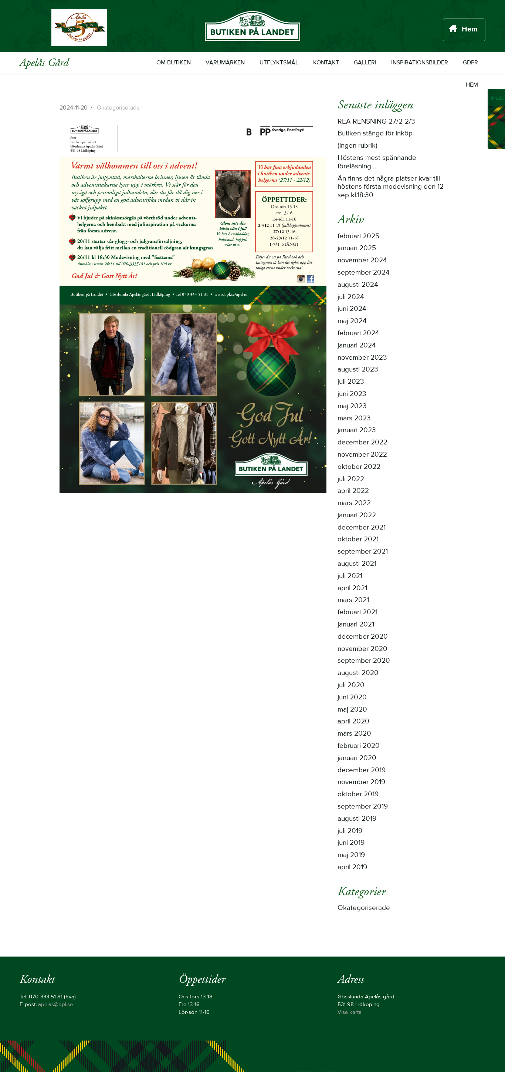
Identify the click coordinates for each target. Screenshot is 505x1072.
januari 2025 (357, 248)
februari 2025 (358, 236)
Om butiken (173, 63)
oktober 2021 (358, 539)
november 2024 (362, 260)
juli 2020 (351, 685)
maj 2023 (352, 406)
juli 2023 (351, 381)
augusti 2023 (358, 369)
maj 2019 (351, 855)
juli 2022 (351, 479)
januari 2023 (357, 430)
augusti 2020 (358, 673)
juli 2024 (351, 297)
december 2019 (362, 770)
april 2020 (353, 721)
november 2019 (361, 782)
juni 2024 (352, 309)
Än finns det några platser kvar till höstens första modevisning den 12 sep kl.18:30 (391, 187)
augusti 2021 (357, 563)
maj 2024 (352, 321)
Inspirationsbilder (419, 63)
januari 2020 (357, 758)
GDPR (470, 63)
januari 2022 (357, 515)
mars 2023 (354, 418)
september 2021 (363, 551)
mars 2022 (354, 503)
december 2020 (363, 636)
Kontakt (326, 63)
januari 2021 (356, 624)
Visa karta (350, 1012)
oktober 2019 (358, 794)
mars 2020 (354, 733)
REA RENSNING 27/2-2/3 (376, 121)
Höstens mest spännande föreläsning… (377, 162)
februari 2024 (358, 333)
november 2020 (362, 649)
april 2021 (352, 588)
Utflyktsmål (279, 63)
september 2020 (364, 660)
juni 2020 (352, 697)
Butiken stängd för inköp (375, 133)
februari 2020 (359, 746)
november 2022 (362, 454)
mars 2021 (353, 600)
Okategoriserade (118, 108)
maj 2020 (352, 709)
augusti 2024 (358, 284)
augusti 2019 (357, 818)
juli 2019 (350, 831)
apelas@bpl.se (55, 1004)
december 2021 (362, 527)
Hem (470, 29)
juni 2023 (352, 394)
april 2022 (353, 491)
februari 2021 (357, 612)
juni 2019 (351, 843)
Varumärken (225, 63)
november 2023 (362, 357)
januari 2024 (357, 345)
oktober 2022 (359, 467)
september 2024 (364, 272)
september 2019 (363, 806)
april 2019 (352, 867)
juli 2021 (350, 576)
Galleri (365, 63)
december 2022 (362, 442)
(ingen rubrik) (357, 145)
